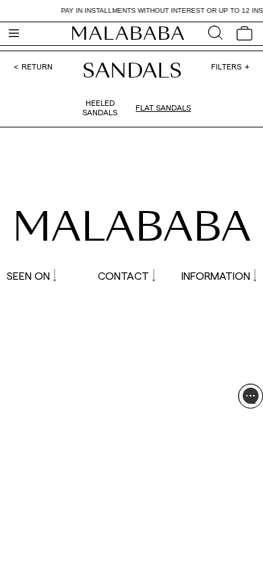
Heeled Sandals (99, 107)
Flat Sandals (163, 107)
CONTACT (123, 275)
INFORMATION (215, 275)
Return (37, 66)
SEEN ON (28, 275)
